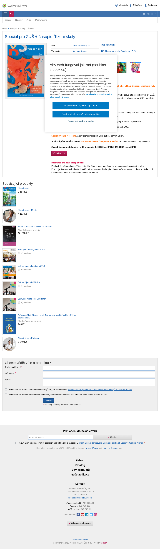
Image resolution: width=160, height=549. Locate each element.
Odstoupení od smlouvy (81, 523)
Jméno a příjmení (13, 367)
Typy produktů (80, 469)
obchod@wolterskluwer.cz (80, 498)
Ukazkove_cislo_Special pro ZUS (120, 51)
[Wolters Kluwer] (16, 5)
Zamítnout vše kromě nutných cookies (81, 114)
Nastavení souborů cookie (81, 121)
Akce (29, 20)
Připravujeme (41, 20)
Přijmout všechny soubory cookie (81, 105)
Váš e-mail (10, 373)
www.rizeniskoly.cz (81, 45)
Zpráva (8, 380)
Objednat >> (59, 153)
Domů (5, 29)
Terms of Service (110, 448)
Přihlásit (113, 437)
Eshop (13, 29)
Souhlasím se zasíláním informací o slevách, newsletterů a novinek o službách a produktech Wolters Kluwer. (58, 395)
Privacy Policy (91, 448)
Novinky (19, 20)
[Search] (11, 14)
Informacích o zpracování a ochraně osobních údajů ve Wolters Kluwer (100, 389)
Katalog (8, 20)
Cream (104, 543)
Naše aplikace (80, 474)
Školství (31, 29)
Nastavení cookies (80, 540)
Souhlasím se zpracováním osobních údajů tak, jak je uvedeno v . (71, 390)
